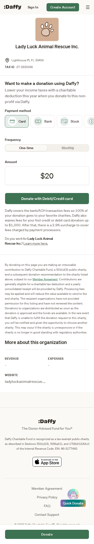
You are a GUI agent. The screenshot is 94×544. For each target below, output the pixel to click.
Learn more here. (35, 243)
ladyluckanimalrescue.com (28, 381)
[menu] (86, 7)
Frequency (13, 140)
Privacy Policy (47, 497)
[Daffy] (12, 7)
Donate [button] (47, 534)
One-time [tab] (26, 148)
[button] (33, 7)
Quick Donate (73, 503)
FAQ (47, 506)
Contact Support (47, 514)
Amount (11, 162)
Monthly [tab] (68, 148)
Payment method (18, 111)
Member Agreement (45, 279)
